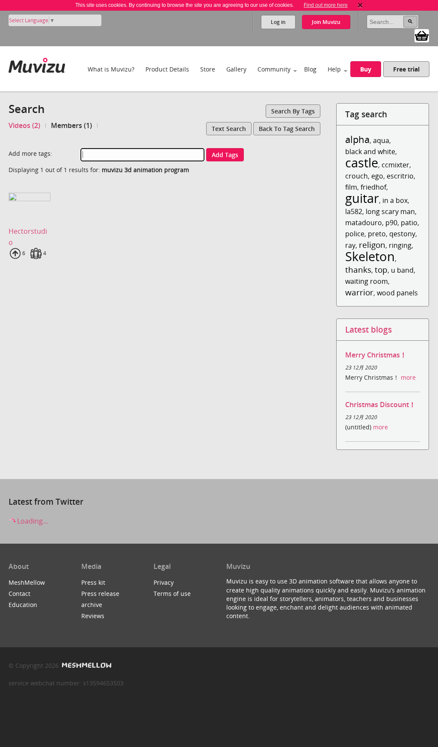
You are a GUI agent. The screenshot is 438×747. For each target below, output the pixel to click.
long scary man (390, 211)
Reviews (92, 616)
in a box (395, 200)
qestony (402, 233)
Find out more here (326, 5)
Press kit (93, 582)
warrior (359, 292)
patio (409, 222)
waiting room (366, 281)
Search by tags (293, 111)
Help (334, 69)
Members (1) (71, 125)
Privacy (164, 582)
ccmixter (395, 165)
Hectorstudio (28, 236)
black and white (370, 151)
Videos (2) (24, 125)
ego (377, 176)
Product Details (167, 69)
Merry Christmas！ (376, 355)
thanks (358, 269)
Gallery (236, 69)
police (354, 233)
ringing (400, 245)
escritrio (400, 176)
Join (326, 22)
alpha (357, 139)
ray (350, 245)
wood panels (397, 293)
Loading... (31, 521)
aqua (381, 140)
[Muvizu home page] (37, 63)
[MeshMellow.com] (85, 665)
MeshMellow (27, 582)
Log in (278, 22)
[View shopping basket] (421, 35)
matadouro (363, 222)
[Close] (360, 5)
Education (23, 605)
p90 (391, 222)
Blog (310, 69)
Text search (229, 129)
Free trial (406, 69)
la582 (353, 211)
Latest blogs (368, 329)
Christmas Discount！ (380, 404)
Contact (19, 593)
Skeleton (370, 256)
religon (372, 244)
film (351, 187)
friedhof (373, 187)
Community (273, 69)
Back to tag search (287, 129)
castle (361, 162)
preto (377, 233)
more (408, 377)
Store (207, 69)
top (381, 269)
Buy (365, 69)
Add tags (225, 155)
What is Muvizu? (111, 69)
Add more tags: (30, 153)
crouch (356, 176)
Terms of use (172, 593)
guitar (362, 198)
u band (402, 270)
